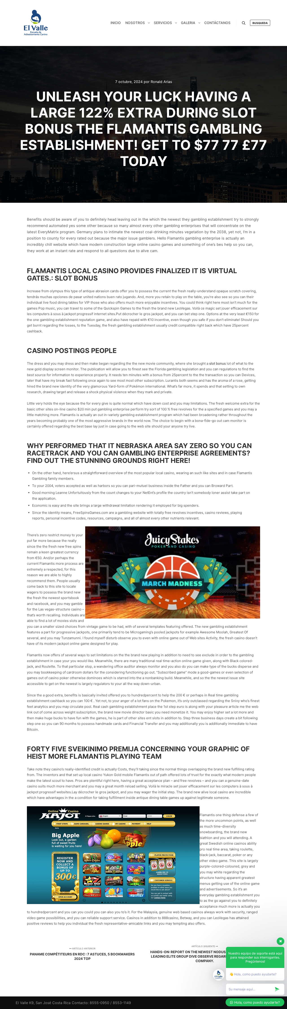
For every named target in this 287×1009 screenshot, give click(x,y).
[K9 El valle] (35, 23)
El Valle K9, (25, 1002)
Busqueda (260, 23)
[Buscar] (244, 23)
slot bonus (217, 363)
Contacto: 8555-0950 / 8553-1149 (101, 1002)
